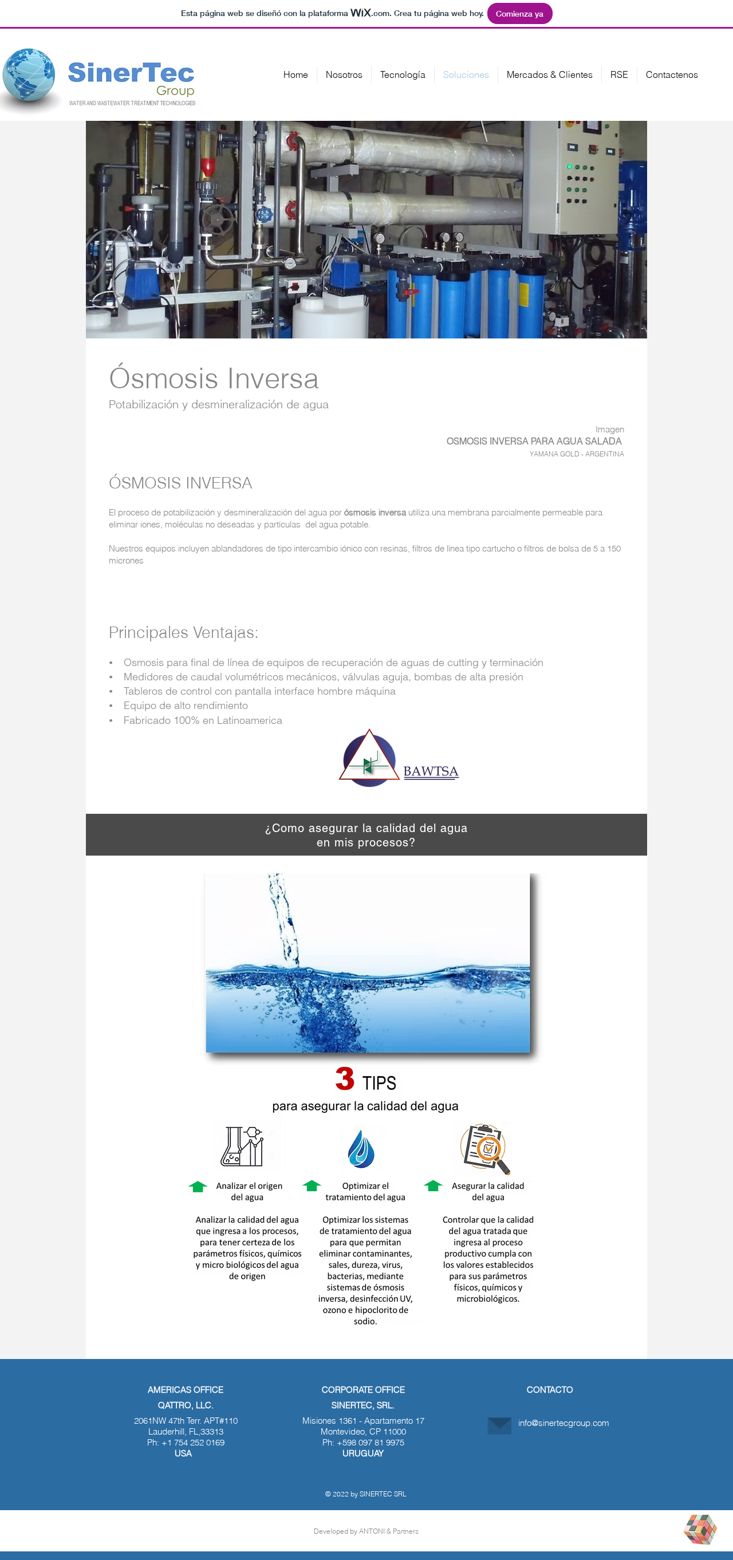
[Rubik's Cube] (700, 1530)
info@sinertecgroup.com (563, 1422)
